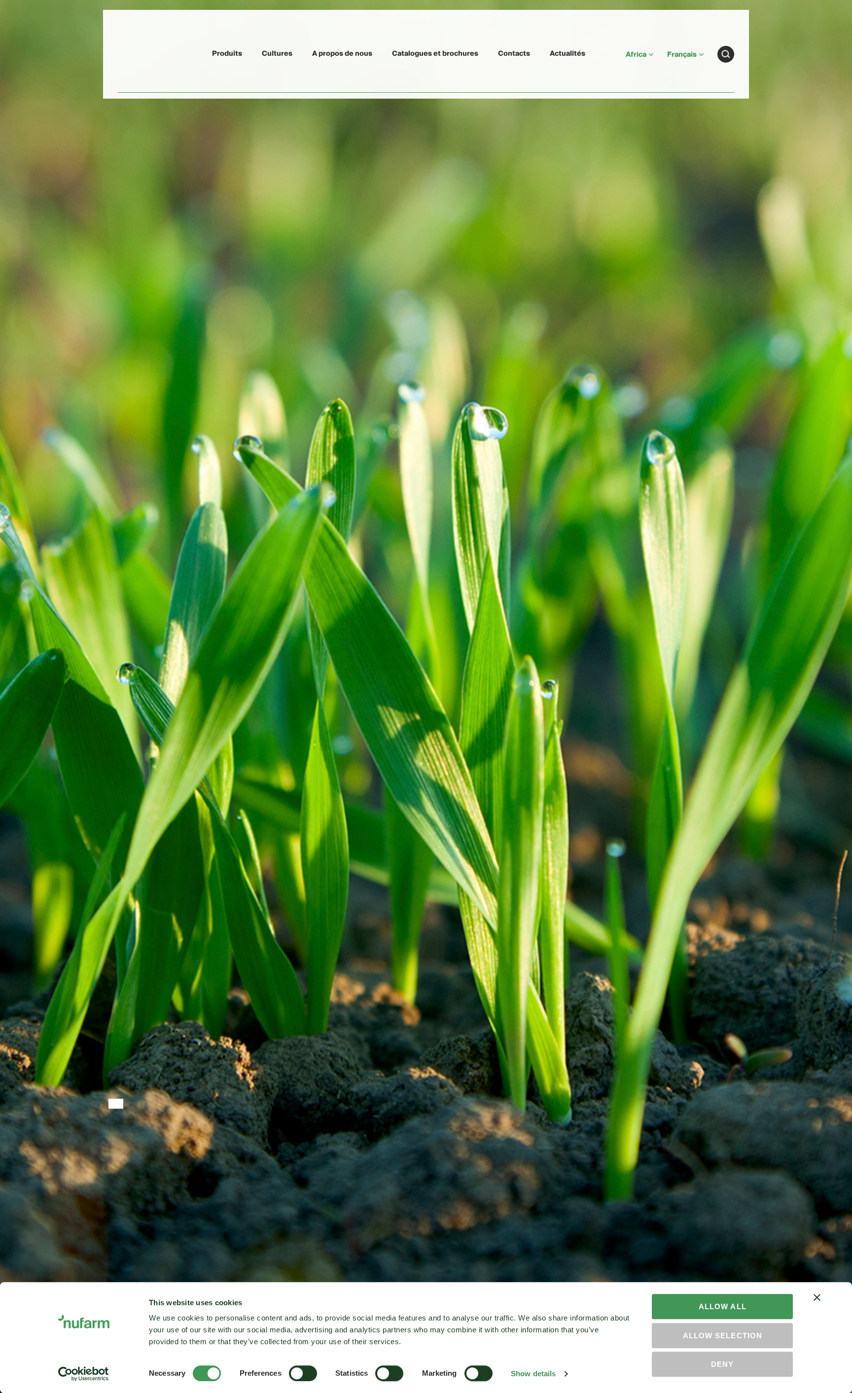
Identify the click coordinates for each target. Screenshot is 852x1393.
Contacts (514, 54)
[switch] (303, 1373)
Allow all (722, 1306)
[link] (141, 52)
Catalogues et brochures (435, 54)
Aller (725, 54)
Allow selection (722, 1335)
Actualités (567, 54)
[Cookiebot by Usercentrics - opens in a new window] (83, 1373)
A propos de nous (342, 54)
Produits (227, 54)
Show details (533, 1373)
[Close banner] (817, 1306)
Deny (722, 1364)
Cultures (277, 54)
